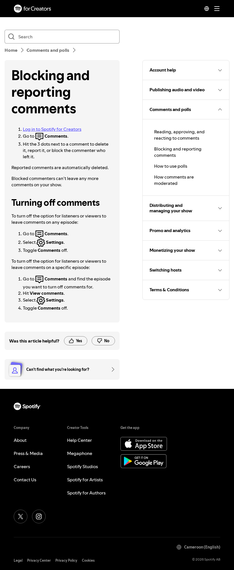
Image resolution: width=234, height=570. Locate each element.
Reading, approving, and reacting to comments (179, 134)
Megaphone (79, 453)
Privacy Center (39, 560)
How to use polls (170, 166)
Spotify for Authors (86, 493)
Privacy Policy (66, 560)
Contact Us (25, 479)
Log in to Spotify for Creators (52, 129)
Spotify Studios (82, 466)
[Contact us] (111, 369)
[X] (20, 516)
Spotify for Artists (85, 479)
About (20, 440)
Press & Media (28, 453)
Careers (22, 466)
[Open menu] (216, 8)
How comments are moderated (174, 180)
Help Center (79, 440)
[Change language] (206, 8)
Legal (18, 560)
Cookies (88, 560)
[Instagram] (39, 516)
